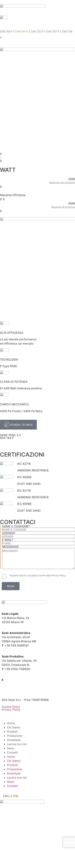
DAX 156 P (6, 31)
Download (13, 740)
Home (11, 723)
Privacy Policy (11, 709)
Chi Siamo (13, 727)
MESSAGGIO (10, 546)
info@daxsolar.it (15, 679)
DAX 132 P (37, 31)
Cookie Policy (11, 707)
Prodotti (12, 731)
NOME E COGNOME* (16, 526)
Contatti (12, 752)
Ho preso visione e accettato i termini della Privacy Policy (38, 575)
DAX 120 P (52, 31)
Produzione (14, 735)
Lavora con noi (17, 744)
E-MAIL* (7, 539)
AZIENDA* (8, 533)
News (10, 748)
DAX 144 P (21, 31)
